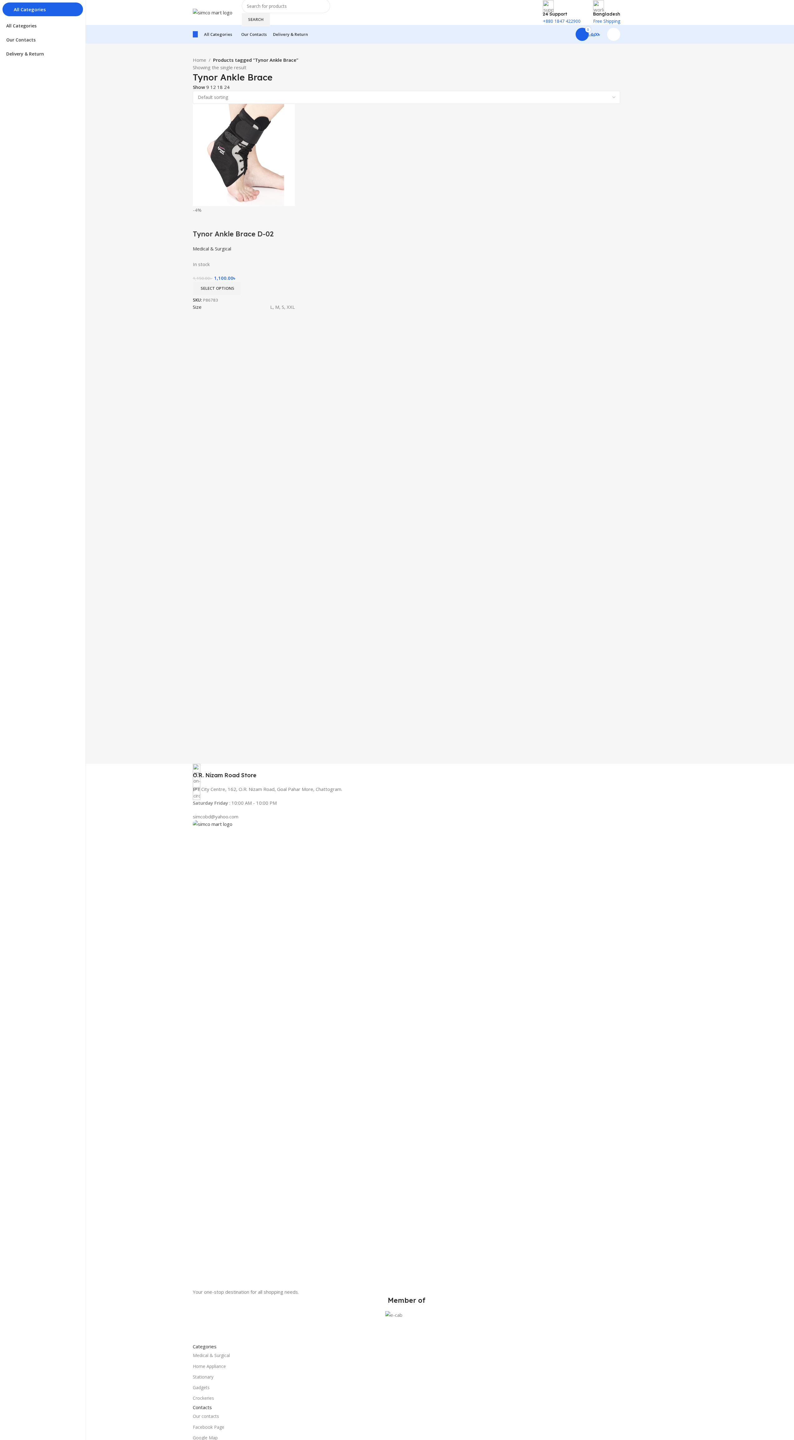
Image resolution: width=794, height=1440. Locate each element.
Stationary (203, 1377)
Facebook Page (208, 1427)
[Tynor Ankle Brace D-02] (244, 154)
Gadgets (201, 1387)
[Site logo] (212, 12)
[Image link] (406, 1053)
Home (199, 60)
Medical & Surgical (211, 1355)
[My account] (613, 34)
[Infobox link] (406, 771)
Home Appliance (209, 1366)
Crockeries (203, 1398)
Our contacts (206, 1416)
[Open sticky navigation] (195, 34)
